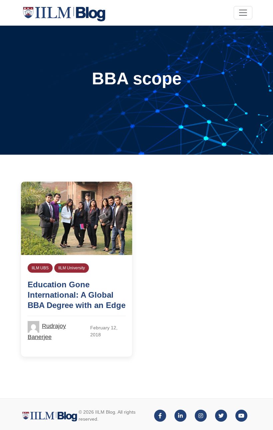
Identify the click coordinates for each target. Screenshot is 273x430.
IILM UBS (40, 268)
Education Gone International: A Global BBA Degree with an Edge (77, 295)
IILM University (71, 268)
